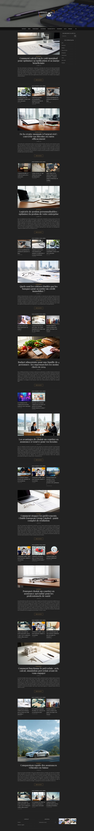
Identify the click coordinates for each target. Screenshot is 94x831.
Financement (35, 28)
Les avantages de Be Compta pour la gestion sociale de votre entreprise (24, 404)
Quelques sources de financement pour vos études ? (23, 327)
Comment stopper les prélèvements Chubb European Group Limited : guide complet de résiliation (39, 518)
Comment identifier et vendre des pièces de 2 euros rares (23, 175)
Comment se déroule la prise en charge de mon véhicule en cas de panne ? (38, 558)
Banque (70, 28)
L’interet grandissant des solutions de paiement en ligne (52, 99)
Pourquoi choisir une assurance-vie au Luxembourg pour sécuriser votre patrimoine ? (52, 481)
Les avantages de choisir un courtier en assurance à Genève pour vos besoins (39, 440)
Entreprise (43, 28)
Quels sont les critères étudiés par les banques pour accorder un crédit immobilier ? (38, 288)
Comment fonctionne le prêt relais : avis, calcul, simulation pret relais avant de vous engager (38, 670)
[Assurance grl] (47, 13)
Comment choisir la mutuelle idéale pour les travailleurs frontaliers (52, 803)
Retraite (24, 28)
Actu (65, 28)
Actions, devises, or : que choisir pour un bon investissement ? (38, 175)
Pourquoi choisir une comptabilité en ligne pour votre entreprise (24, 99)
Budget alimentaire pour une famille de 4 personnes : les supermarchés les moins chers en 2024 (38, 364)
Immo (29, 28)
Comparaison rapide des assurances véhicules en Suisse (38, 766)
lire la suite (39, 79)
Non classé (38, 360)
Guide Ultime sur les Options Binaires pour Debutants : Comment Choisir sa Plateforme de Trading (52, 177)
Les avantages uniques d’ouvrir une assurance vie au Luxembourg (24, 479)
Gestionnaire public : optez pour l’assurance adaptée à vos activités (38, 479)
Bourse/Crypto (51, 28)
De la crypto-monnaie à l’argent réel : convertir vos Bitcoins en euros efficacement (39, 136)
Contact (19, 822)
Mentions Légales (21, 824)
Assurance (59, 28)
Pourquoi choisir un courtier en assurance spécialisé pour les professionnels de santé (38, 593)
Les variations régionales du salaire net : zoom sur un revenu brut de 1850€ (38, 710)
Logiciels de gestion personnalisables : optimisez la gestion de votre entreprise (39, 212)
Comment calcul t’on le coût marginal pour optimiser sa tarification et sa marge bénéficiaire (38, 60)
